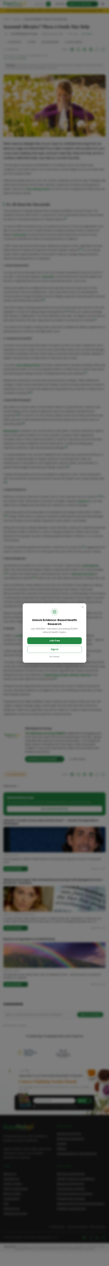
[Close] (83, 607)
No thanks (54, 656)
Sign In (54, 649)
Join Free (54, 640)
